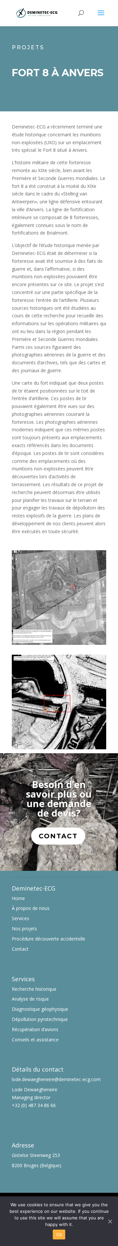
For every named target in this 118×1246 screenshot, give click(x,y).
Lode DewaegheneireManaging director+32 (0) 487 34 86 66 (34, 1097)
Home (18, 898)
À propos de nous (30, 908)
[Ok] (110, 1221)
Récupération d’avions (35, 1029)
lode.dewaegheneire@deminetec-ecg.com (56, 1079)
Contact (58, 836)
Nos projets (24, 928)
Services (20, 918)
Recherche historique (34, 989)
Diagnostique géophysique (40, 1009)
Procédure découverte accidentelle (48, 939)
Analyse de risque (30, 999)
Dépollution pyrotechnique (40, 1019)
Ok (59, 1234)
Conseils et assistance (35, 1039)
